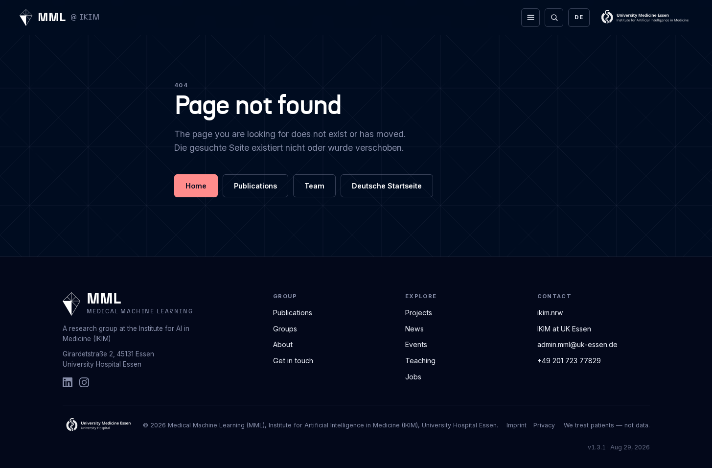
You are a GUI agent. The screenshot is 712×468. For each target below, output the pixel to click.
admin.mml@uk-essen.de (577, 344)
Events (416, 344)
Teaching (420, 360)
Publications (255, 186)
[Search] (554, 17)
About (283, 344)
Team (314, 186)
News (414, 329)
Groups (285, 329)
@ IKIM (84, 17)
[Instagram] (84, 382)
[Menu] (530, 17)
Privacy (544, 425)
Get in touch (293, 360)
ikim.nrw (550, 312)
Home (196, 186)
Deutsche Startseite (387, 186)
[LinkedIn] (67, 382)
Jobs (413, 377)
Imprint (516, 425)
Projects (418, 312)
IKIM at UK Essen (564, 329)
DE (578, 17)
